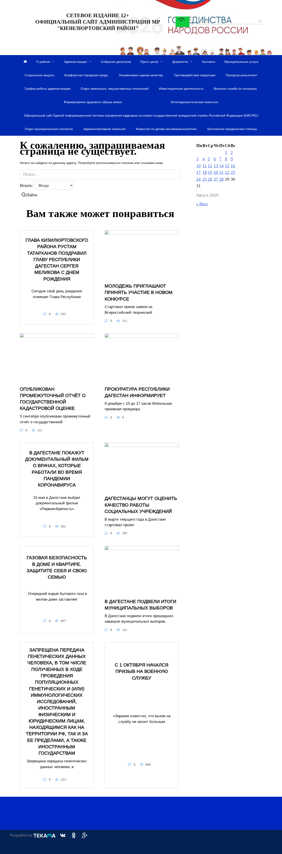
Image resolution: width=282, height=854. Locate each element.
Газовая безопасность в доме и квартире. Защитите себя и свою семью (57, 567)
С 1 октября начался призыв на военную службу (141, 671)
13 (216, 165)
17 (198, 172)
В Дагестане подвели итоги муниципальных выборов (140, 605)
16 (233, 165)
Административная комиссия (104, 129)
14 (221, 165)
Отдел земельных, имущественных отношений (114, 88)
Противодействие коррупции (194, 75)
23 (233, 172)
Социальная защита (39, 75)
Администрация (75, 61)
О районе (43, 61)
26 (210, 179)
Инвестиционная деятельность (181, 88)
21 (221, 172)
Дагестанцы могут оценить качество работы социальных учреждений (141, 505)
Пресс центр (149, 61)
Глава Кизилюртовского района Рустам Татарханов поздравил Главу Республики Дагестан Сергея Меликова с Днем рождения (57, 260)
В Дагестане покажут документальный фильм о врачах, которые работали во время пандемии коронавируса (57, 469)
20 (216, 172)
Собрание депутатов (116, 61)
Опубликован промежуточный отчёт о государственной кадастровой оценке (52, 398)
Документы (180, 61)
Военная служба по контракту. (235, 88)
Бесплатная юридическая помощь (232, 129)
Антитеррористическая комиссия (194, 102)
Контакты (208, 61)
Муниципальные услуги (241, 61)
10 (198, 165)
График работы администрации (47, 88)
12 (210, 165)
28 (221, 179)
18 (204, 172)
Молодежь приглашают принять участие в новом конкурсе (139, 292)
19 (210, 172)
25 (204, 179)
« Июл (202, 204)
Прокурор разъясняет (241, 75)
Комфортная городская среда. (86, 75)
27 (216, 179)
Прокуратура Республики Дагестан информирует (137, 392)
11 (204, 165)
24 (198, 179)
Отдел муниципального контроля (49, 129)
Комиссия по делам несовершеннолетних (166, 129)
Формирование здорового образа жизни (93, 102)
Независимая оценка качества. (141, 75)
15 (227, 165)
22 (227, 172)
